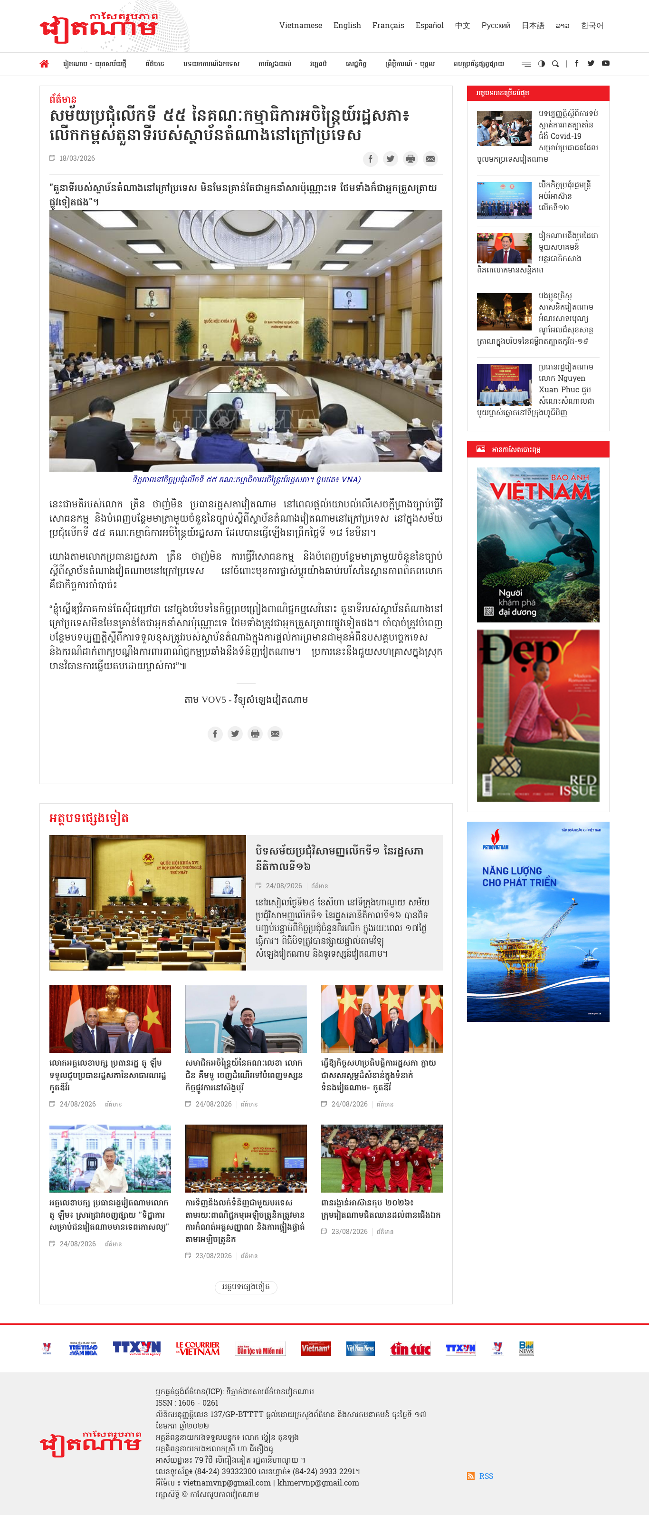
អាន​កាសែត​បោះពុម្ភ (516, 450)
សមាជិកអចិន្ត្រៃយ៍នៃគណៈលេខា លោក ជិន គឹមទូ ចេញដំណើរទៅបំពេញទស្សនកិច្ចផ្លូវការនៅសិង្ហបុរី (244, 1076)
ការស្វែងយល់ (274, 64)
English (347, 26)
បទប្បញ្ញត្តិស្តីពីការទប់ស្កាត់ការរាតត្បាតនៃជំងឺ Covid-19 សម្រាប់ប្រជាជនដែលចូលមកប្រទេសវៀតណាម (537, 136)
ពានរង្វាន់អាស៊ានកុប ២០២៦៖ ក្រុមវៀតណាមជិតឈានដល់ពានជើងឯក (381, 1209)
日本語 (533, 26)
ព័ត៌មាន (154, 64)
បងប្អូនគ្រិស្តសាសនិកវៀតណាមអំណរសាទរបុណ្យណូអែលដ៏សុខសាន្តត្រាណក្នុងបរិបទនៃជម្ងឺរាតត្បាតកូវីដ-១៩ (535, 319)
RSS (486, 1477)
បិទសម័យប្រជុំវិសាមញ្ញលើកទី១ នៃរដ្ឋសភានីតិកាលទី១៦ (340, 860)
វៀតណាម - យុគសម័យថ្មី (94, 64)
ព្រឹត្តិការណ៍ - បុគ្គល (410, 64)
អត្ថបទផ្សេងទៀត (89, 819)
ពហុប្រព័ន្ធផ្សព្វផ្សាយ (479, 64)
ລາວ (563, 26)
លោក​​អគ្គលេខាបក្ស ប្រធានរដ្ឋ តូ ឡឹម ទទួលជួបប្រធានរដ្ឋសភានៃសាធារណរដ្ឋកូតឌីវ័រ (107, 1076)
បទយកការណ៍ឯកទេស (211, 64)
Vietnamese (300, 26)
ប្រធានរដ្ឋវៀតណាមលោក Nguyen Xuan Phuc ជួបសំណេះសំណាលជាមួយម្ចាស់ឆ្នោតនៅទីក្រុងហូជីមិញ (535, 390)
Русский (496, 26)
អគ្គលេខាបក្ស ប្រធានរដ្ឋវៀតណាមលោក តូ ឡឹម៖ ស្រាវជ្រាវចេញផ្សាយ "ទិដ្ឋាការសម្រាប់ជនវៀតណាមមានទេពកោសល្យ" (109, 1215)
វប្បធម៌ (318, 64)
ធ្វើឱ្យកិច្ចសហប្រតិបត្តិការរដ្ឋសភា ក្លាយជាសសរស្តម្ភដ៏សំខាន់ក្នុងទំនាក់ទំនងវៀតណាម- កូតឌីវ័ (378, 1076)
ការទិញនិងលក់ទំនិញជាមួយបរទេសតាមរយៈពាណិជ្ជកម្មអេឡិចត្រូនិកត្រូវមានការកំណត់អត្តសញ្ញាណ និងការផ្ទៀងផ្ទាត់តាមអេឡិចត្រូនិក (245, 1221)
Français (388, 26)
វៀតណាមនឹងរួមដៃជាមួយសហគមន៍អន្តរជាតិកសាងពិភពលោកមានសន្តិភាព (537, 253)
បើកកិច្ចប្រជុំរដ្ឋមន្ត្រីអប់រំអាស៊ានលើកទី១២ (565, 197)
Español (430, 26)
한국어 (592, 26)
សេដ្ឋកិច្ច (356, 64)
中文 (462, 26)
